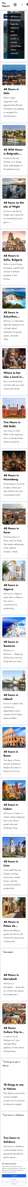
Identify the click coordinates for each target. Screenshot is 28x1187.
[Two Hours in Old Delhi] (14, 407)
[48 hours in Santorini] (14, 627)
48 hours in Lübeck (11, 697)
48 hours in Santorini (11, 644)
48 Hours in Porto (11, 530)
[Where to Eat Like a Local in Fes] (14, 358)
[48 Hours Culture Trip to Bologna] (14, 1013)
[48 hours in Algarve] (14, 570)
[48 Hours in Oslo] (14, 74)
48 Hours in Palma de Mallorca (11, 924)
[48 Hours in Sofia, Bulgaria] (14, 241)
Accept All (14, 1176)
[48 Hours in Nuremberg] (14, 460)
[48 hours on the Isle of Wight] (14, 188)
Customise (14, 1180)
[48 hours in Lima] (14, 847)
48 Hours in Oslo (11, 91)
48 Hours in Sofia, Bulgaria (13, 258)
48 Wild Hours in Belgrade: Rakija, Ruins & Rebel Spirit (13, 152)
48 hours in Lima (11, 863)
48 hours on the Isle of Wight (14, 205)
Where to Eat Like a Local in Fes (13, 375)
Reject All (14, 1184)
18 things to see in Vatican (14, 1087)
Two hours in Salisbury (12, 1140)
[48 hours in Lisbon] (14, 790)
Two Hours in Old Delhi (12, 424)
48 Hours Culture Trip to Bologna (13, 1030)
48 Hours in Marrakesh (11, 977)
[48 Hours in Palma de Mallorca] (14, 907)
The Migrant (6, 4)
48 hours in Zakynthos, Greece (11, 314)
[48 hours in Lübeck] (14, 680)
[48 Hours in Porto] (14, 514)
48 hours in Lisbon (11, 807)
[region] (14, 1174)
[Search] (22, 5)
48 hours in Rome (11, 754)
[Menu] (15, 4)
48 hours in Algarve (11, 587)
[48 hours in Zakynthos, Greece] (14, 298)
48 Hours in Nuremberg (11, 477)
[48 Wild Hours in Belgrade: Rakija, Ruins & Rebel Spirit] (14, 135)
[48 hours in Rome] (14, 737)
